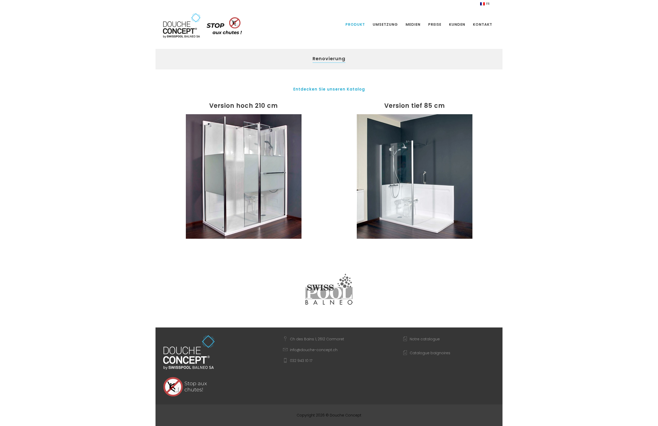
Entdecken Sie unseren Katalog (329, 89)
